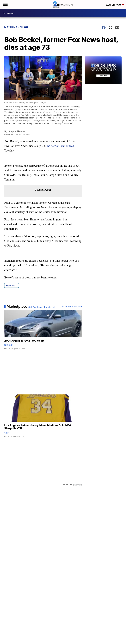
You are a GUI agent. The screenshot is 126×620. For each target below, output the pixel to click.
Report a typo (11, 285)
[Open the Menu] (5, 4)
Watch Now (114, 4)
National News (16, 27)
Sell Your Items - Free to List (41, 307)
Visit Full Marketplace (72, 306)
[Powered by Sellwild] (77, 485)
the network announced (60, 146)
